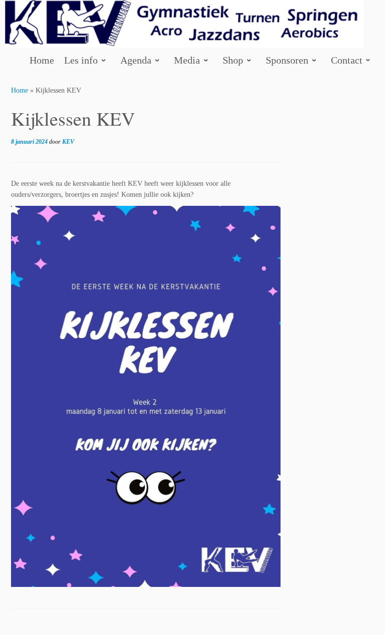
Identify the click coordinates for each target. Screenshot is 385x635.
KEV (68, 141)
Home (19, 90)
